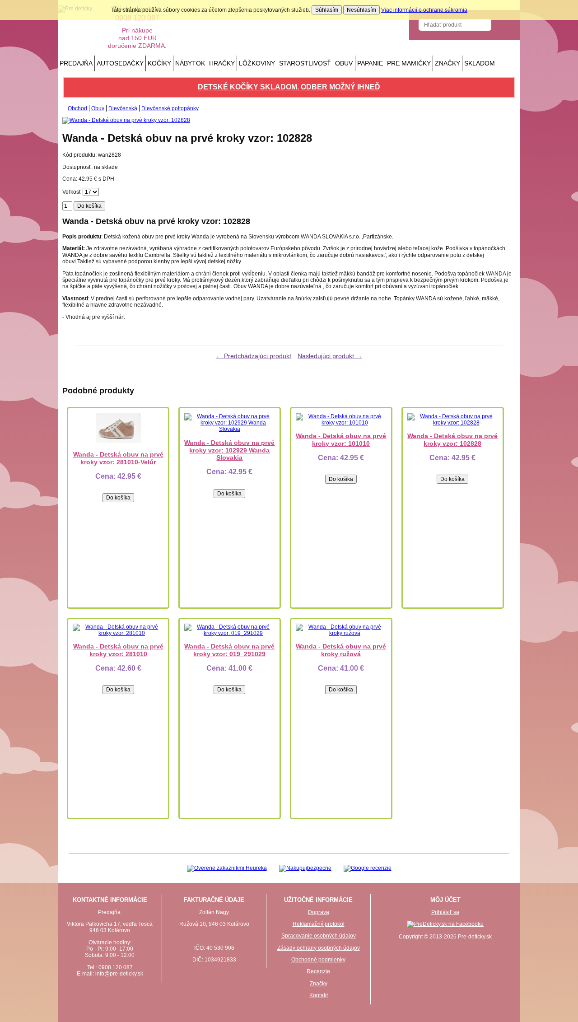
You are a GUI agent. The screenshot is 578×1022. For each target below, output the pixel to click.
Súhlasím (326, 10)
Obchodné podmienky (318, 960)
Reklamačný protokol (319, 924)
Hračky (222, 63)
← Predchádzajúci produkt (253, 355)
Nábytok (190, 63)
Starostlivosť (305, 63)
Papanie (370, 63)
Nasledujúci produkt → (330, 355)
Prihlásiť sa (445, 912)
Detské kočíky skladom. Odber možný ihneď (289, 87)
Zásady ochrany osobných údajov (318, 948)
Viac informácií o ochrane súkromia (424, 10)
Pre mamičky (409, 63)
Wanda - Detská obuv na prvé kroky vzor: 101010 (341, 439)
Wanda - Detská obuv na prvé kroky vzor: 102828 (452, 439)
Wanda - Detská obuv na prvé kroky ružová (341, 650)
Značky (447, 63)
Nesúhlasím (361, 10)
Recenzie (318, 971)
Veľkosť (71, 192)
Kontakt (318, 995)
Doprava (318, 912)
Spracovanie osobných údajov (318, 936)
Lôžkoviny (257, 63)
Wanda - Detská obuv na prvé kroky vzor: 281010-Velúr (118, 458)
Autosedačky (120, 63)
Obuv (344, 63)
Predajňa (76, 63)
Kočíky (159, 63)
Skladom (479, 63)
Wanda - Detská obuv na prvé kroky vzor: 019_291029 (229, 650)
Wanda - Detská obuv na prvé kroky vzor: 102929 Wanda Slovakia (229, 450)
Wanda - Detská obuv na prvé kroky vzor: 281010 (118, 650)
